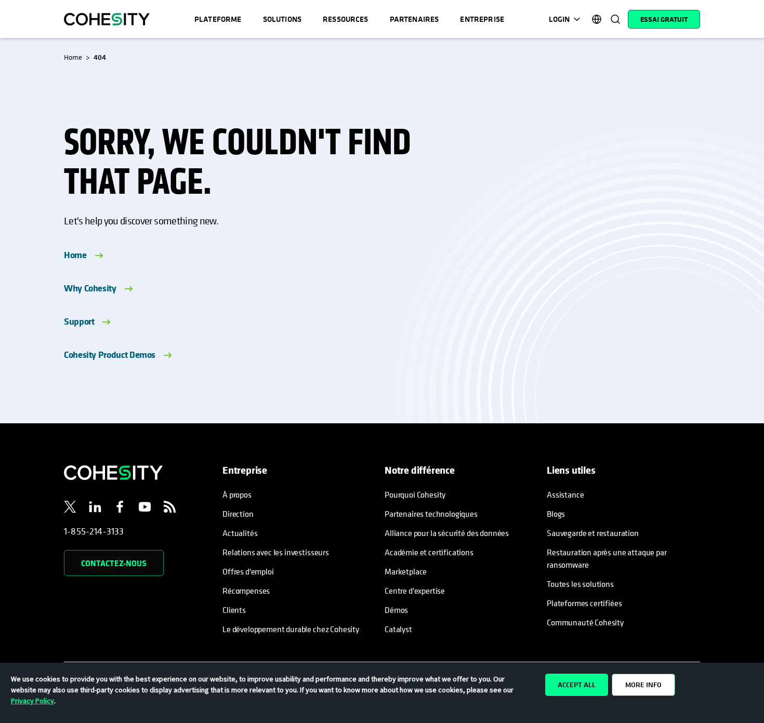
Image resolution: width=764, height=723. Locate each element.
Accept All (577, 684)
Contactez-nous (114, 563)
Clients (234, 609)
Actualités (239, 533)
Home (75, 254)
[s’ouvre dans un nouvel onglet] (70, 508)
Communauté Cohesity (585, 622)
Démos (396, 609)
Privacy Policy (32, 700)
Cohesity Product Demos (109, 354)
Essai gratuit (664, 19)
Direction (238, 513)
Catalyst (398, 629)
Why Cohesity (90, 288)
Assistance (565, 494)
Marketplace (406, 571)
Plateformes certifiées (584, 603)
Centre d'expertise (415, 590)
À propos (237, 494)
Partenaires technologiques (431, 513)
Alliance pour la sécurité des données (447, 533)
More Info (643, 684)
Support (79, 321)
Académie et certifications (429, 552)
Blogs (556, 513)
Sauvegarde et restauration (593, 533)
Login (559, 19)
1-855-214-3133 (94, 531)
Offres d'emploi (248, 571)
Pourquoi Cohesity (415, 494)
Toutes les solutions (580, 584)
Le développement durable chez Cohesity (290, 629)
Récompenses (246, 590)
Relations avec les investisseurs (275, 552)
